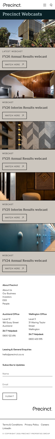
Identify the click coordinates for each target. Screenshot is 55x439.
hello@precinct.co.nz (13, 354)
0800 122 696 (9, 335)
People (6, 303)
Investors (7, 296)
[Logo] (12, 5)
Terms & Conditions (13, 424)
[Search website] (51, 5)
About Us (7, 290)
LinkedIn (7, 428)
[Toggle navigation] (44, 5)
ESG (5, 300)
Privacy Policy (32, 424)
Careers (45, 424)
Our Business (9, 293)
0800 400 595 (35, 339)
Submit (9, 396)
